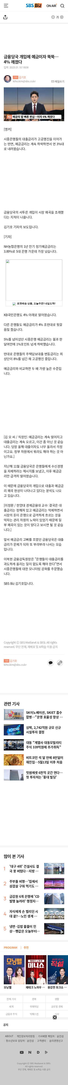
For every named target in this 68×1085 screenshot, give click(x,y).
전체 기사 (11, 999)
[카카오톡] (50, 663)
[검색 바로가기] (62, 5)
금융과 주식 (11, 1014)
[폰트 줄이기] (53, 17)
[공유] (5, 17)
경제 (34, 999)
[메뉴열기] (6, 5)
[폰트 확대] (62, 17)
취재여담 (34, 1006)
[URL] (60, 663)
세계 (11, 1006)
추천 (26, 947)
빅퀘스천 (34, 1014)
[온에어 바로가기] (51, 5)
